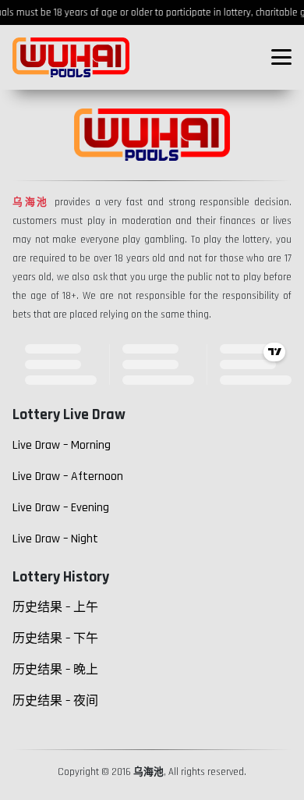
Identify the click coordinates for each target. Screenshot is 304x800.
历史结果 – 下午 (55, 639)
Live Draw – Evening (60, 508)
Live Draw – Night (55, 539)
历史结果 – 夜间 (55, 701)
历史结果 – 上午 (55, 607)
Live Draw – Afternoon (67, 476)
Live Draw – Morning (61, 445)
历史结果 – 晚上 (55, 670)
